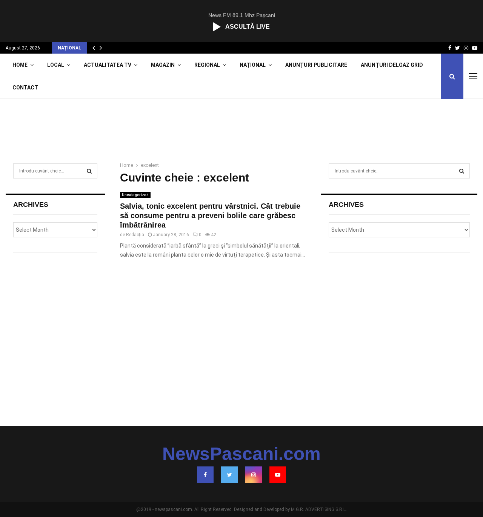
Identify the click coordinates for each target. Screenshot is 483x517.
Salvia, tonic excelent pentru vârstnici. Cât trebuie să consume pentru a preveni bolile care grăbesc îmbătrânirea (210, 215)
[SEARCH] (89, 170)
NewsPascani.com (241, 454)
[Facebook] (205, 474)
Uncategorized (135, 195)
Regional (207, 65)
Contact (25, 88)
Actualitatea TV (107, 65)
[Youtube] (277, 474)
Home (20, 65)
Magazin (163, 65)
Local (55, 65)
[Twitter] (229, 474)
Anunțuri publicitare (316, 65)
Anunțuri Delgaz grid (392, 65)
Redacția (135, 234)
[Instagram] (253, 474)
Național (253, 65)
